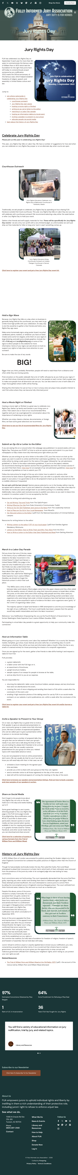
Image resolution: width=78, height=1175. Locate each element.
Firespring (42, 1161)
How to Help (37, 1132)
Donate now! (70, 3)
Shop (34, 1140)
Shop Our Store (54, 3)
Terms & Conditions (44, 1164)
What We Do (37, 1117)
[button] (75, 12)
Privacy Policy (31, 1164)
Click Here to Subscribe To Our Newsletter (21, 1073)
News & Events (38, 1121)
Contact (9, 1131)
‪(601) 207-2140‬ (13, 1128)
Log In (34, 1149)
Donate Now (37, 1145)
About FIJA (37, 1136)
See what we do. (11, 1112)
